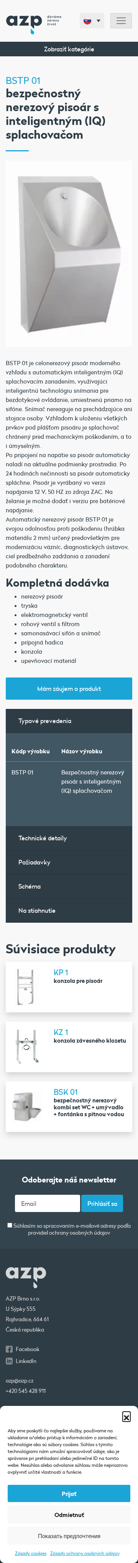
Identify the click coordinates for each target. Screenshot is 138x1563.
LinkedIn (26, 1361)
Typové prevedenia (44, 721)
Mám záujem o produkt (69, 688)
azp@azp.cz (19, 1380)
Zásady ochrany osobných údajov (85, 1553)
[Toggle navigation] (121, 21)
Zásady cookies (30, 1553)
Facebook (27, 1349)
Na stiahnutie (37, 910)
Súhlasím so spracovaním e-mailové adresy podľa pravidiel (71, 1229)
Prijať (69, 1493)
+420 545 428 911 (26, 1391)
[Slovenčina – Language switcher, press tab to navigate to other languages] (92, 20)
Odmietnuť (69, 1515)
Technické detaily (42, 838)
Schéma (29, 886)
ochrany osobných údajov (79, 1232)
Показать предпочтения (69, 1536)
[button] (126, 1415)
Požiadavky (34, 862)
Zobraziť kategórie (69, 49)
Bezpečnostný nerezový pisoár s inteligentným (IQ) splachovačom (92, 781)
